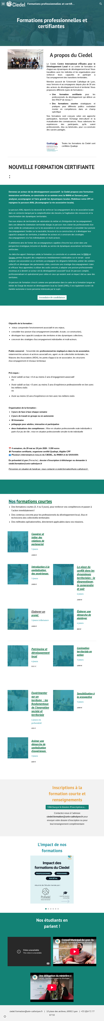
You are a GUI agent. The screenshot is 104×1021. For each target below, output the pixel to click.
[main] (52, 23)
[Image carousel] (52, 883)
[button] (3, 3)
